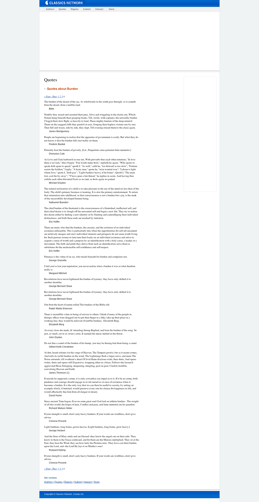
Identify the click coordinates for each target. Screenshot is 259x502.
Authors (48, 482)
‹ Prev (54, 96)
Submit (78, 482)
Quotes (58, 482)
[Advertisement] (132, 41)
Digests (68, 482)
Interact (88, 482)
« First (47, 96)
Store (97, 482)
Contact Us (78, 494)
